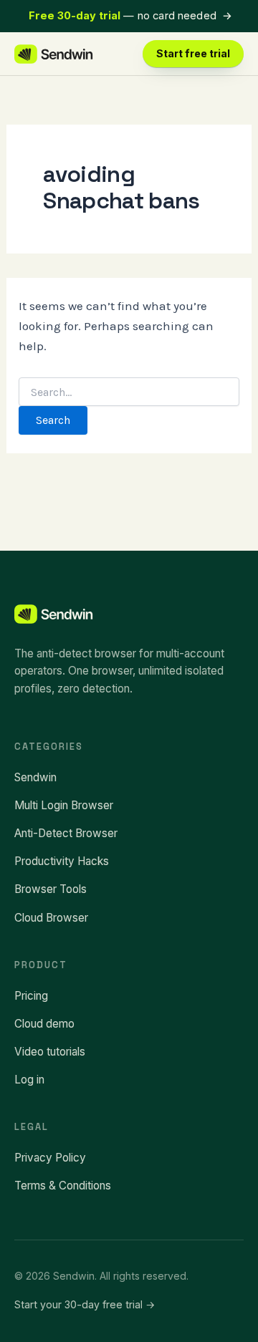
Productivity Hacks (61, 861)
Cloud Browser (51, 918)
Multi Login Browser (63, 805)
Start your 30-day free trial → (84, 1304)
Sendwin (35, 777)
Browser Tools (50, 889)
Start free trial (193, 53)
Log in (29, 1079)
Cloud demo (44, 1023)
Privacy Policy (50, 1157)
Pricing (31, 996)
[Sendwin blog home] (54, 54)
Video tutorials (49, 1051)
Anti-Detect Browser (66, 833)
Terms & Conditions (62, 1185)
